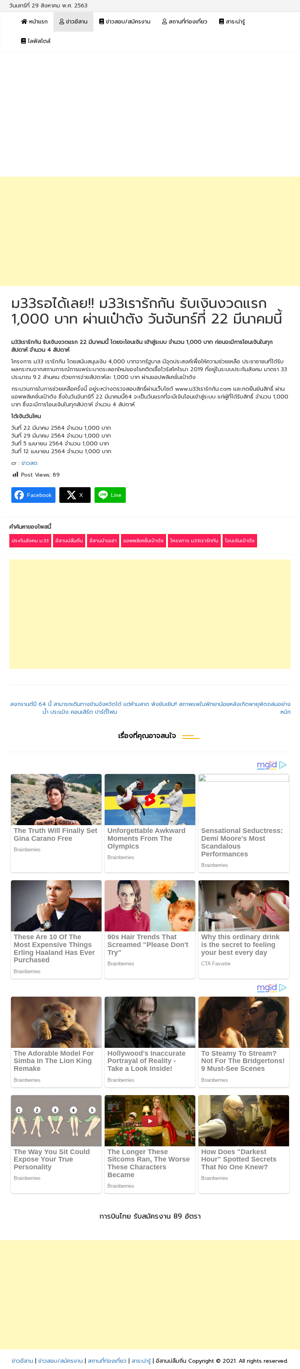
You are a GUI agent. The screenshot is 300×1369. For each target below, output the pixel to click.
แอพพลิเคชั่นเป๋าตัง (143, 540)
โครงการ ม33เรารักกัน (194, 540)
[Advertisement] (150, 118)
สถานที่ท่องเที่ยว (187, 22)
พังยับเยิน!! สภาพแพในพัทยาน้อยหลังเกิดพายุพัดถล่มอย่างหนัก (221, 708)
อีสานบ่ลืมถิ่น (69, 540)
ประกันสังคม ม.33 (30, 540)
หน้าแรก (37, 22)
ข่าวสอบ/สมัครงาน (127, 22)
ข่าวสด (29, 463)
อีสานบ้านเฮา (103, 540)
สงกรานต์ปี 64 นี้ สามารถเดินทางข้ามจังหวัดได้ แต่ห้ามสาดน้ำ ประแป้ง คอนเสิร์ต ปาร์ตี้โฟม (79, 708)
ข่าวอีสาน (76, 22)
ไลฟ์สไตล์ (38, 41)
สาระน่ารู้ (234, 22)
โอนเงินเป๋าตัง (240, 540)
